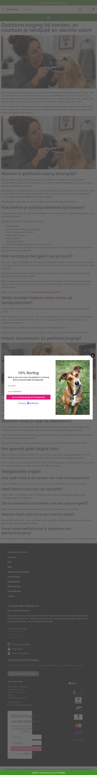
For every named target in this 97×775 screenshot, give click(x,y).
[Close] (93, 355)
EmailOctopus (33, 403)
